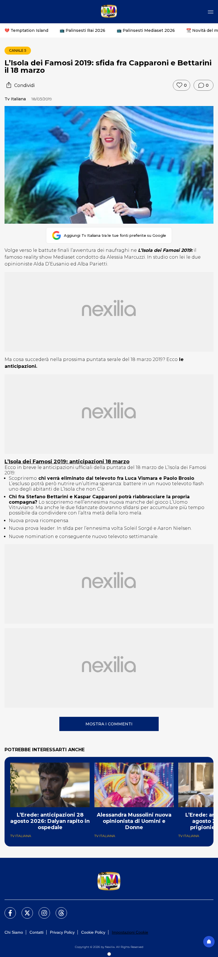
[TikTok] (58, 909)
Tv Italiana (15, 98)
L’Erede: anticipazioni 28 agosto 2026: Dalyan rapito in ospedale (50, 821)
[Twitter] (24, 909)
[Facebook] (7, 909)
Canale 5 (17, 50)
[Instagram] (41, 909)
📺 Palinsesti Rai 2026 (82, 30)
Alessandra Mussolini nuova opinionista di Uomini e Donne (134, 821)
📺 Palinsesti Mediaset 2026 (146, 30)
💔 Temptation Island (26, 30)
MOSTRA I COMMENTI (109, 723)
